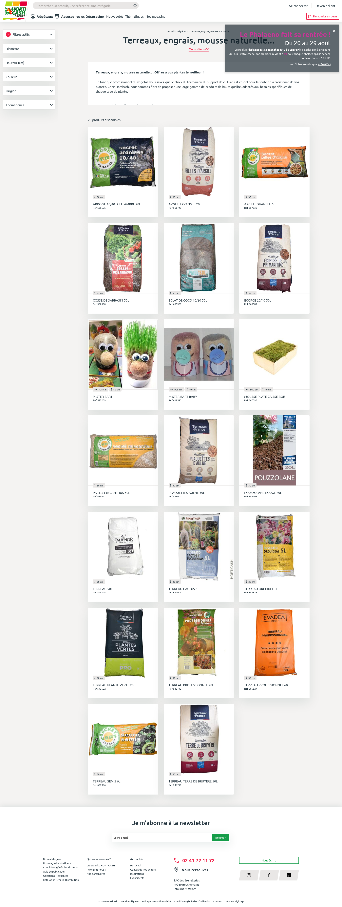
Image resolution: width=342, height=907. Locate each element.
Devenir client (325, 6)
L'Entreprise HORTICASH (101, 865)
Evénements (137, 877)
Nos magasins (155, 16)
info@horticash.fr (185, 888)
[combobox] (86, 5)
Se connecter (298, 6)
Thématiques (134, 16)
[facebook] (269, 875)
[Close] (334, 30)
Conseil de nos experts (143, 869)
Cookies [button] (217, 901)
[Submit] (134, 5)
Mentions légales (130, 901)
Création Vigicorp (234, 901)
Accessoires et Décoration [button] (82, 16)
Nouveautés (114, 16)
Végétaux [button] (45, 16)
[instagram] (249, 875)
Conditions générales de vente (60, 867)
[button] (198, 49)
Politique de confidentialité (156, 901)
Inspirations (137, 873)
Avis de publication (54, 871)
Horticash (135, 865)
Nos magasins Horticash (57, 863)
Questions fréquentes (55, 875)
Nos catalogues (52, 859)
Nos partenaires (96, 873)
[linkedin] (289, 875)
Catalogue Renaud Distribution (61, 879)
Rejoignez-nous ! (96, 869)
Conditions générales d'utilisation (192, 901)
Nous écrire (269, 860)
